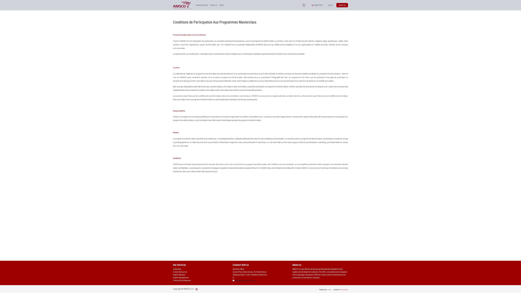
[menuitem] (201, 5)
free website (344, 290)
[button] (304, 5)
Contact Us (342, 5)
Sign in (330, 5)
